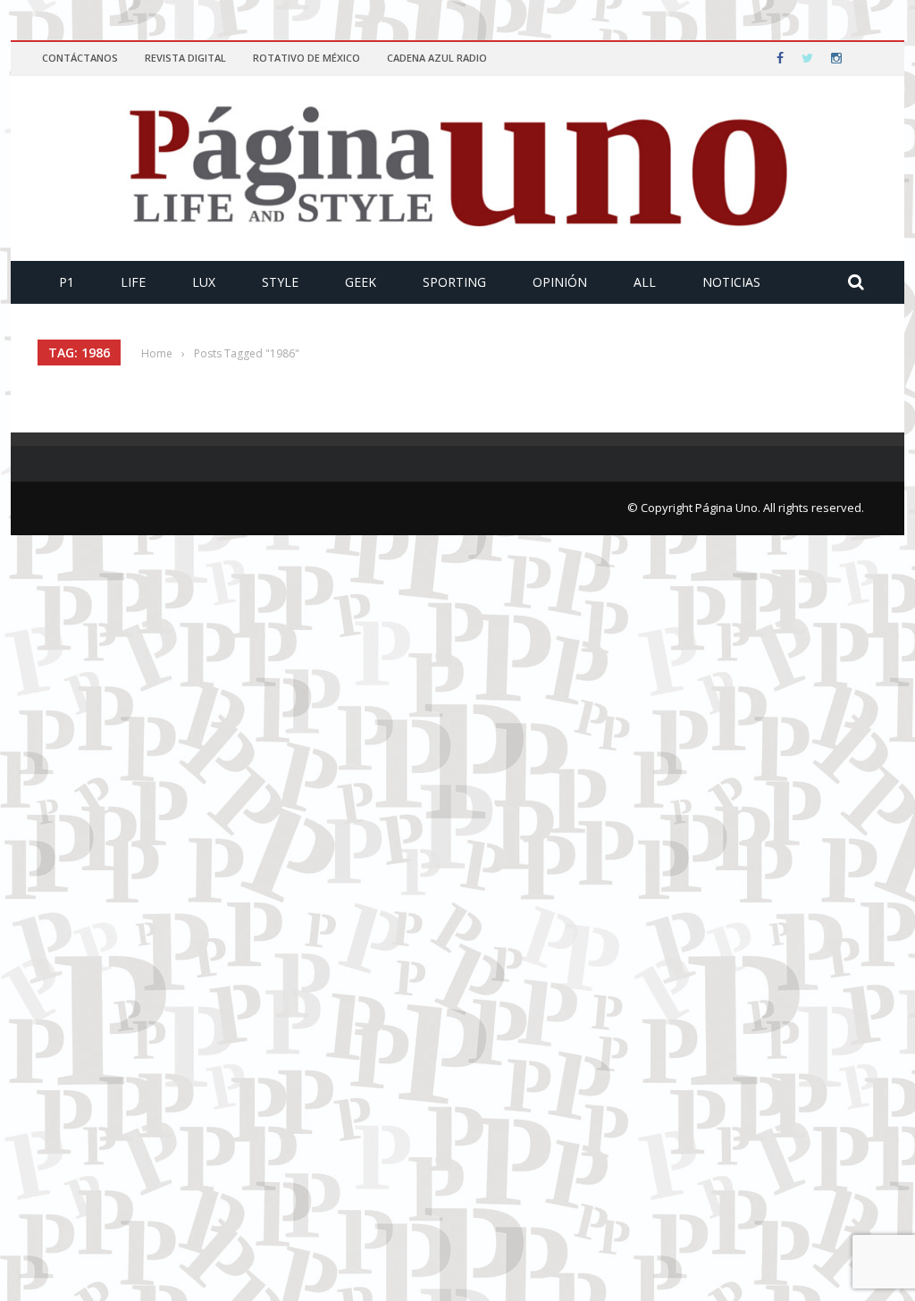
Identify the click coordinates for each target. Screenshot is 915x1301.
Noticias (731, 281)
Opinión (560, 281)
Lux (203, 281)
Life (133, 281)
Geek (360, 281)
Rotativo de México (306, 57)
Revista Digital (185, 57)
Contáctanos (80, 57)
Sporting (454, 281)
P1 (66, 281)
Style (280, 281)
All (645, 281)
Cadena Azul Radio (437, 57)
